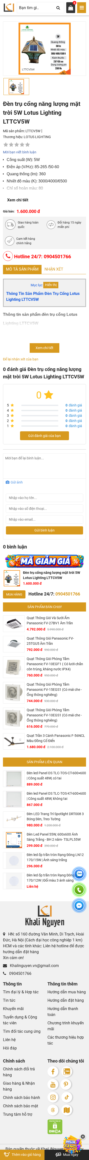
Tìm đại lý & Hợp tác (21, 992)
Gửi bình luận (44, 530)
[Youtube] (52, 1084)
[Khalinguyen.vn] (9, 8)
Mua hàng (14, 594)
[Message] (79, 908)
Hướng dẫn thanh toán (62, 1011)
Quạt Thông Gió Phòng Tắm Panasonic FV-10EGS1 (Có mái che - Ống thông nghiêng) (54, 715)
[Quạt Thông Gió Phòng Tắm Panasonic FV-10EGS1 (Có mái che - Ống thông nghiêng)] (14, 718)
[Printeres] (65, 1084)
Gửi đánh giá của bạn (44, 436)
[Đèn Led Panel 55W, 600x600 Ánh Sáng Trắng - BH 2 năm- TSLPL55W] (14, 840)
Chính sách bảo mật (20, 1106)
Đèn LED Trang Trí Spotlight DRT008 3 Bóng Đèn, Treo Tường (55, 816)
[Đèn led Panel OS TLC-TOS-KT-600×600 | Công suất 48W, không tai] (14, 799)
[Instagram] (52, 1097)
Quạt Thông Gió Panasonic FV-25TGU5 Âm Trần (50, 640)
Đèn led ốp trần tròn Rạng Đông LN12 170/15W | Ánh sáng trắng (55, 857)
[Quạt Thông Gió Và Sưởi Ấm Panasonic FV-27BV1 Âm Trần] (14, 623)
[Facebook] (52, 1071)
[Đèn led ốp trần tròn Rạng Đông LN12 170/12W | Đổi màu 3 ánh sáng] (14, 881)
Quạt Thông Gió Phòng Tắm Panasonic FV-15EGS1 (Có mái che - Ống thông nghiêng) (54, 689)
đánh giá (74, 405)
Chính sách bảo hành (21, 1097)
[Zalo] (66, 1071)
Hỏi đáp (10, 1048)
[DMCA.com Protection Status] (66, 1126)
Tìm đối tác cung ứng (22, 1031)
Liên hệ (9, 1039)
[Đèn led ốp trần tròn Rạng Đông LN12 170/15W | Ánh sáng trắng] (14, 860)
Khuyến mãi (13, 1008)
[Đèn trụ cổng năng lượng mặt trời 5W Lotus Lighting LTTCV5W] (12, 578)
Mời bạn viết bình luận (19, 152)
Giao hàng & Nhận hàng (19, 1086)
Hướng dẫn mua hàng (66, 992)
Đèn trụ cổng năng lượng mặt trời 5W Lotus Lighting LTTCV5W (51, 575)
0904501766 (19, 973)
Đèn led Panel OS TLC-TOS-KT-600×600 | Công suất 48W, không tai (56, 796)
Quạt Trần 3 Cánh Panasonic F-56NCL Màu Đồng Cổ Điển (56, 738)
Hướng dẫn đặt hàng (65, 1000)
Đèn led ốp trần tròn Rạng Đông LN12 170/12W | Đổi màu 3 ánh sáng (55, 877)
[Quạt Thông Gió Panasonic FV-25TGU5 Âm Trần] (14, 644)
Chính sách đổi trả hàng (19, 1072)
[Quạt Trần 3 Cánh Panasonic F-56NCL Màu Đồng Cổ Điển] (14, 741)
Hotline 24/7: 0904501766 (42, 256)
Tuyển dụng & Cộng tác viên (20, 1020)
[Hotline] (79, 893)
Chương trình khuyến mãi (65, 1026)
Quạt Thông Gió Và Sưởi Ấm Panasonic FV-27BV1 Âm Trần (50, 620)
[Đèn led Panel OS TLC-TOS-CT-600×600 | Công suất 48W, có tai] (14, 779)
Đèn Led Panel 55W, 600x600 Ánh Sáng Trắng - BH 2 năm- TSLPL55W (54, 836)
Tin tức (9, 1000)
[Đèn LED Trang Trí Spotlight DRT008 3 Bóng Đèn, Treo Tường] (14, 819)
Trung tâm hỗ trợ (17, 1114)
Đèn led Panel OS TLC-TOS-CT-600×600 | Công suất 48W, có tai (56, 775)
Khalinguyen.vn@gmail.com (34, 965)
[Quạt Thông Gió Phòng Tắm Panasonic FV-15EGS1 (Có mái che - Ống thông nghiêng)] (14, 693)
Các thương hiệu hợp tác (65, 1040)
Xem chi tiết (17, 200)
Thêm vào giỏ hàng (26, 1155)
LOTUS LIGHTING (37, 137)
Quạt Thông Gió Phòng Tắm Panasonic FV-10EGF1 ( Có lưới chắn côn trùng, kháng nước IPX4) (55, 664)
